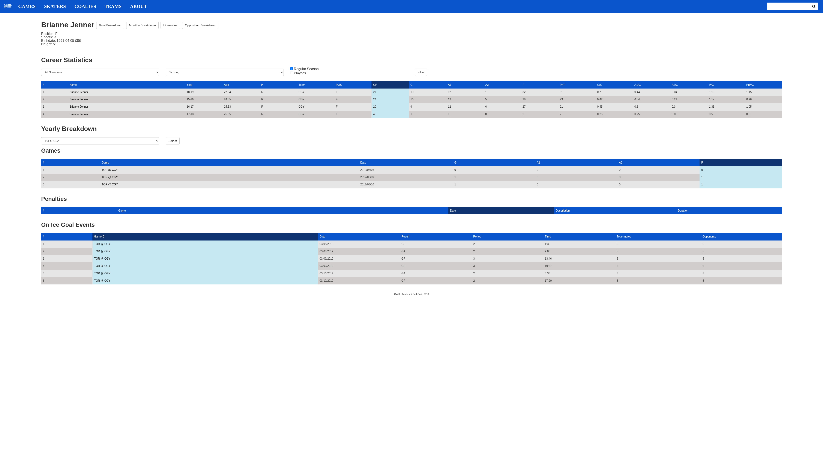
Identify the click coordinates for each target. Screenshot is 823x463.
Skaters (55, 6)
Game (105, 162)
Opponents (709, 236)
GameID (99, 236)
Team (302, 84)
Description (563, 210)
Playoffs (300, 73)
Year (189, 84)
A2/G (675, 84)
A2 (487, 84)
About (138, 6)
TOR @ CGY (110, 169)
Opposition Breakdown (200, 25)
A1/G (637, 84)
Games (27, 6)
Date (363, 162)
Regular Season (306, 69)
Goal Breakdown (110, 25)
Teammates (624, 236)
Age (226, 84)
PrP (562, 84)
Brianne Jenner (78, 92)
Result (405, 236)
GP (375, 84)
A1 (449, 84)
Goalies (85, 6)
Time (548, 236)
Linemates (170, 25)
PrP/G (750, 84)
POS (339, 84)
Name (73, 84)
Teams (113, 6)
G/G (599, 84)
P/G (711, 84)
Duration (683, 210)
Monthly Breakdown (142, 25)
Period (477, 236)
